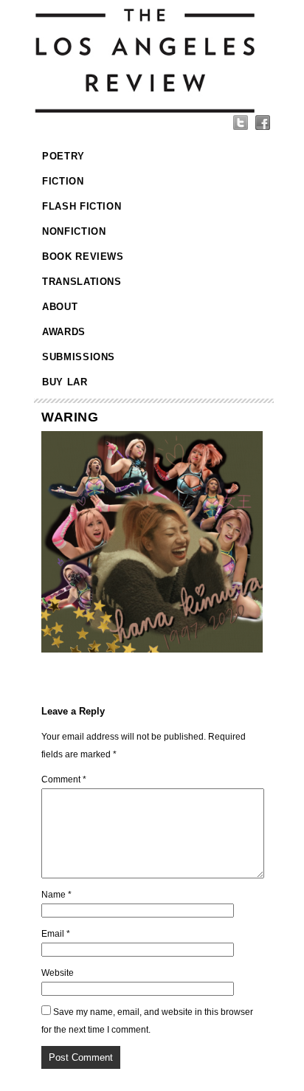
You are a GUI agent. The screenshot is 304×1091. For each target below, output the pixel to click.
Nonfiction (74, 231)
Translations (82, 281)
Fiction (63, 181)
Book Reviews (83, 256)
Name (56, 894)
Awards (64, 331)
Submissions (78, 356)
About (59, 306)
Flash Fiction (81, 206)
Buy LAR (65, 382)
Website (57, 973)
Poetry (63, 156)
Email (55, 934)
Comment (63, 779)
